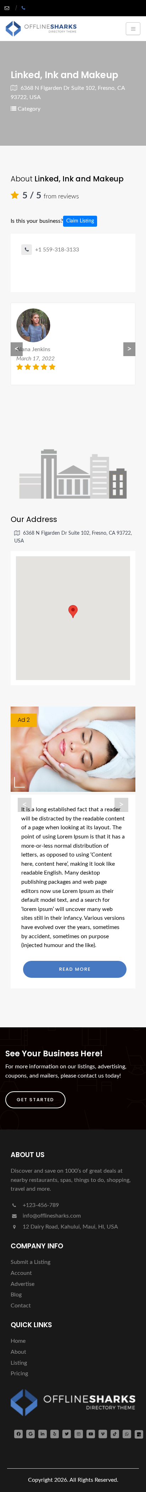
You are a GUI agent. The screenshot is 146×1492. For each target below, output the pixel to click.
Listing (19, 1363)
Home (18, 1341)
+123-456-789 (40, 1205)
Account (21, 1273)
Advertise (22, 1284)
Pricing (19, 1373)
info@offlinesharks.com (52, 1216)
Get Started (35, 1100)
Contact (21, 1305)
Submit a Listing (30, 1262)
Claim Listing (80, 221)
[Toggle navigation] (133, 28)
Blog (16, 1294)
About (18, 1352)
